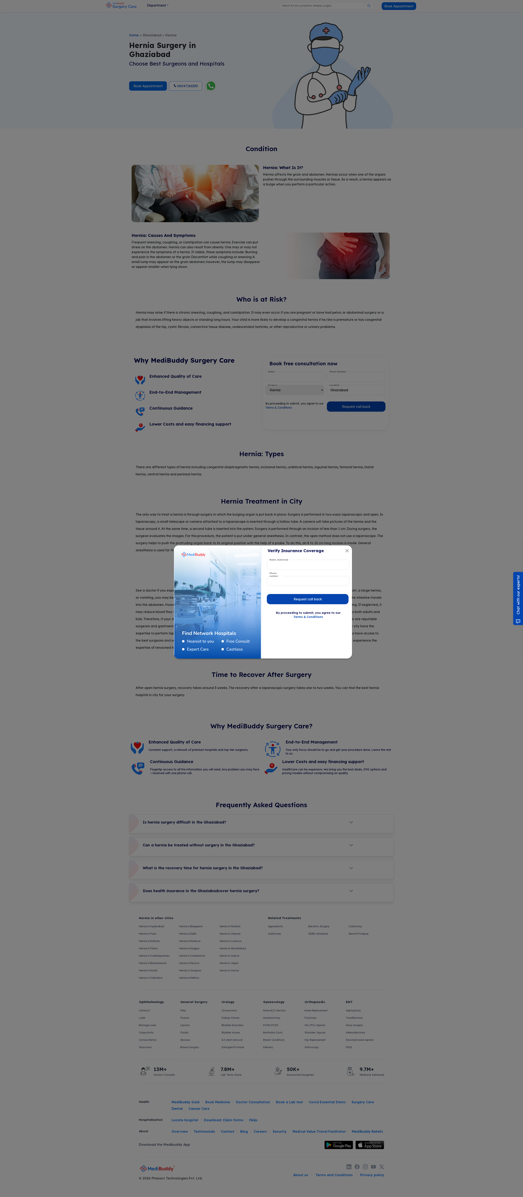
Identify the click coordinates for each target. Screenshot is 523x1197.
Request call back (308, 599)
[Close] (347, 550)
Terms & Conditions (308, 617)
